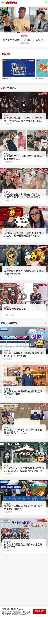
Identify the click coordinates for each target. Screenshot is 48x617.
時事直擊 (7, 351)
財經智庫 (7, 389)
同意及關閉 (39, 611)
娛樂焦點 (7, 115)
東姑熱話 (7, 269)
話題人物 (7, 230)
